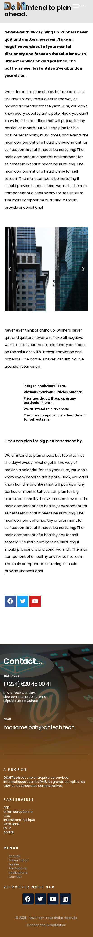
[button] (9, 269)
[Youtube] (35, 601)
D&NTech (37, 918)
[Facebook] (10, 601)
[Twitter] (22, 601)
